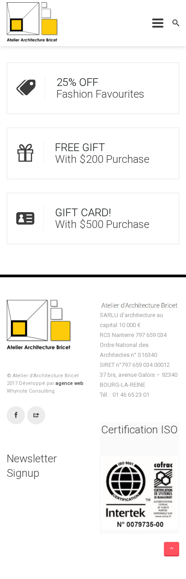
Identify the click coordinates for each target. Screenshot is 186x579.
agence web (70, 383)
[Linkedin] (36, 415)
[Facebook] (16, 415)
